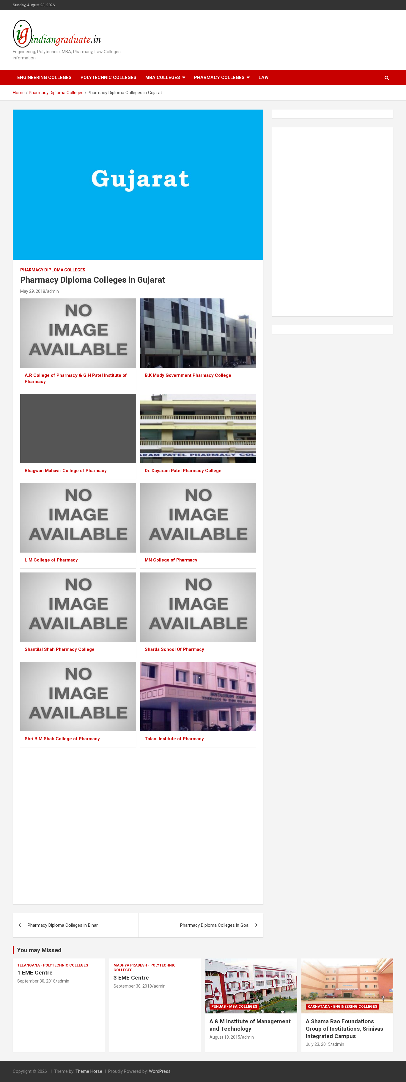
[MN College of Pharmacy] (198, 518)
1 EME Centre (35, 972)
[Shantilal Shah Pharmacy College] (78, 607)
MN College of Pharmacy (171, 560)
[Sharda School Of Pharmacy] (198, 607)
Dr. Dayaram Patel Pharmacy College (183, 470)
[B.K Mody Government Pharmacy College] (198, 333)
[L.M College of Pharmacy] (78, 518)
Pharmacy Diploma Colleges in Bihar (63, 925)
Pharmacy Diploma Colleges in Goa (214, 925)
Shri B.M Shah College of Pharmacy (62, 738)
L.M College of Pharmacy (51, 560)
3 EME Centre (131, 977)
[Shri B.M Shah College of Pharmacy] (78, 696)
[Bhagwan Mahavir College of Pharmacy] (78, 429)
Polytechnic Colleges (108, 77)
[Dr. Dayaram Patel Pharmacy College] (198, 429)
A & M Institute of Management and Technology (250, 1025)
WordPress (160, 1071)
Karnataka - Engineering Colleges (342, 1007)
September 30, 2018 (36, 981)
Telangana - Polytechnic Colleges (52, 965)
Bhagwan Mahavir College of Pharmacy (66, 470)
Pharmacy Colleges (219, 77)
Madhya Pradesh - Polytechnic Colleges (145, 967)
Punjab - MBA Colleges (234, 1007)
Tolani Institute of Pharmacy (174, 738)
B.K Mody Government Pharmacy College (188, 375)
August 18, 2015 (225, 1037)
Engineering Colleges (44, 77)
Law (264, 77)
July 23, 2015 (318, 1044)
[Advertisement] (138, 826)
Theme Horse (88, 1071)
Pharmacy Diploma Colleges (52, 270)
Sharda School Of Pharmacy (174, 649)
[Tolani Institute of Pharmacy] (198, 696)
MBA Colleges (162, 77)
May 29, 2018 (32, 291)
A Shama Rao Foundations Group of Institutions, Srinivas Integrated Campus (344, 1028)
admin (53, 291)
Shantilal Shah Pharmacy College (60, 649)
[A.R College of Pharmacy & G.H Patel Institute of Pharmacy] (78, 333)
